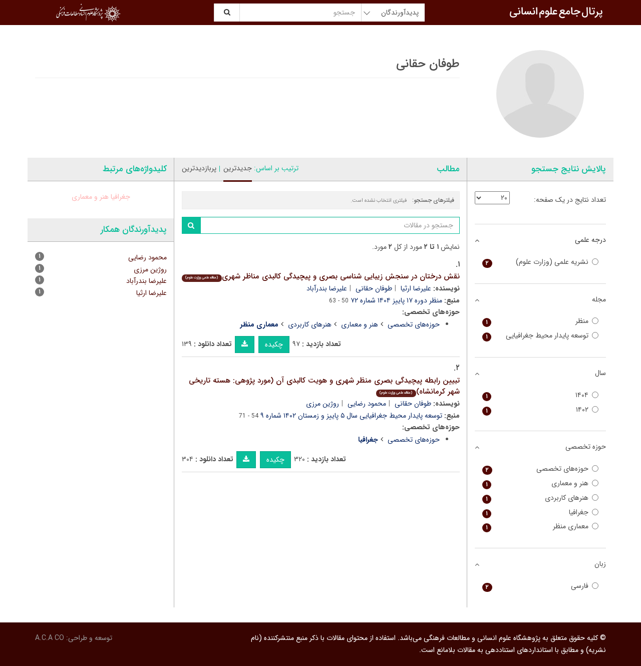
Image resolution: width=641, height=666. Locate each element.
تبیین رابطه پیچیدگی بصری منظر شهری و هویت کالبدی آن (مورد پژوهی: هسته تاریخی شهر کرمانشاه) (324, 386)
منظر (537, 321)
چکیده (274, 344)
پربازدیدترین (199, 168)
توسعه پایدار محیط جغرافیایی (537, 336)
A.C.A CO (49, 637)
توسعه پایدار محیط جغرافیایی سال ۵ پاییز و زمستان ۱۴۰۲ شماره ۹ (351, 415)
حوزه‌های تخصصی (414, 324)
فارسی (537, 586)
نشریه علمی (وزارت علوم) (537, 262)
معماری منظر (537, 526)
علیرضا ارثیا (416, 288)
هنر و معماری (359, 324)
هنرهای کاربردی (310, 324)
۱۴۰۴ (537, 395)
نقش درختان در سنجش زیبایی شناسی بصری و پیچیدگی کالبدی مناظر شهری (322, 276)
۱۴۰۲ (537, 410)
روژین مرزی (322, 403)
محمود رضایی (367, 403)
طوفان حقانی (374, 288)
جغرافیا (120, 196)
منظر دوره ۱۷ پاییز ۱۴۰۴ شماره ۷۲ (396, 300)
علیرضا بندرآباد (326, 288)
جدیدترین (237, 168)
